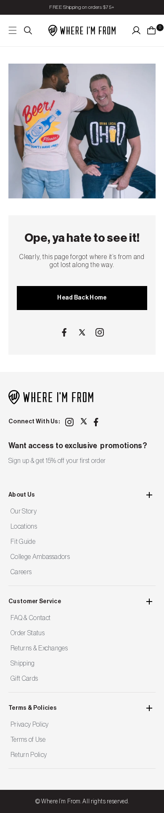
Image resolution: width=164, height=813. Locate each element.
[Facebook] (64, 332)
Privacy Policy (29, 724)
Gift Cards (24, 678)
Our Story (24, 511)
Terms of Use (28, 739)
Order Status (28, 633)
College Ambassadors (40, 557)
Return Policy (29, 754)
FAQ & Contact (30, 618)
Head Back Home (81, 298)
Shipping (23, 663)
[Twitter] (82, 332)
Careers (21, 572)
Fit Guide (23, 541)
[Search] (28, 30)
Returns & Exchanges (39, 648)
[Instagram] (99, 332)
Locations (24, 526)
